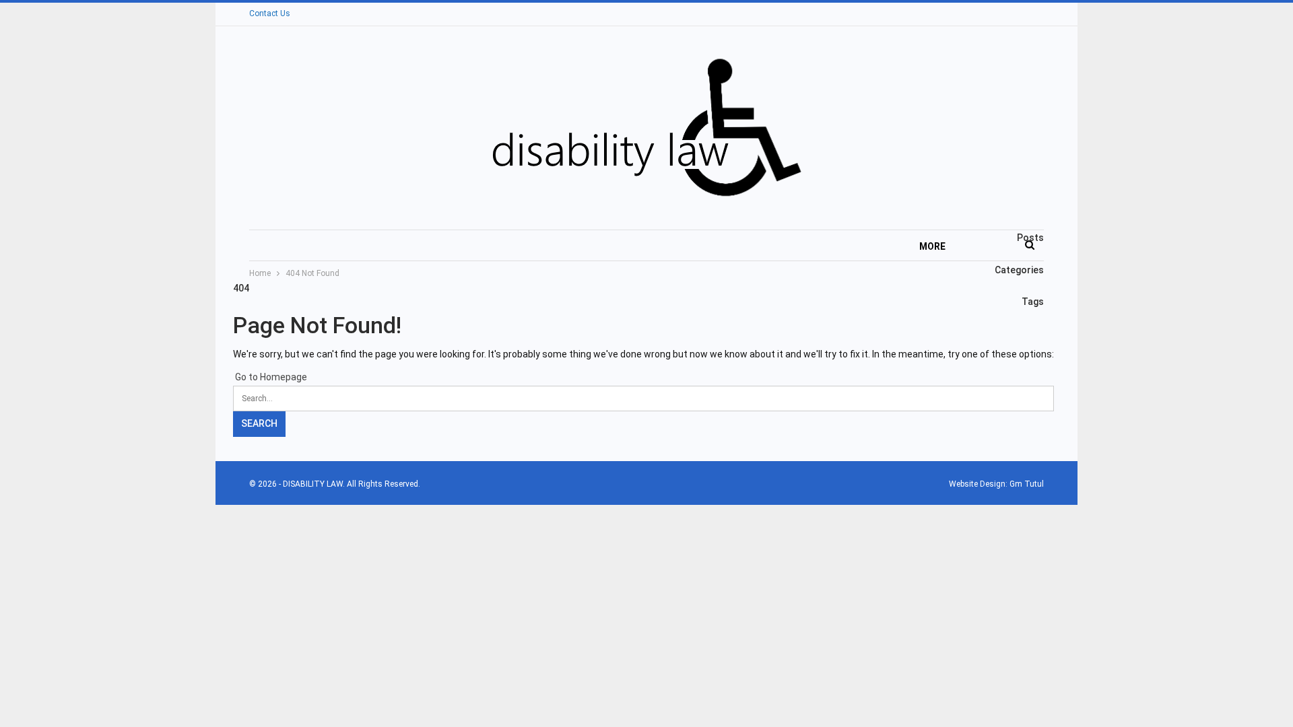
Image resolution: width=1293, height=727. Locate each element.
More (932, 246)
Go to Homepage (270, 377)
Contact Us (269, 13)
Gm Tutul (1026, 484)
